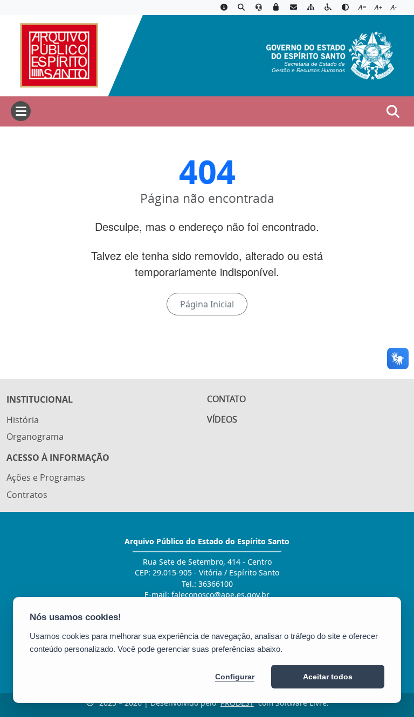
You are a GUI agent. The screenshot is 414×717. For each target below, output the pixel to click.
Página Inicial (207, 304)
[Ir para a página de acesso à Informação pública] (223, 7)
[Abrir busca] (393, 111)
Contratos (26, 495)
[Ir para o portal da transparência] (241, 7)
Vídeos (222, 419)
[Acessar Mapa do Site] (310, 7)
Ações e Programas (45, 477)
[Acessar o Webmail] (293, 7)
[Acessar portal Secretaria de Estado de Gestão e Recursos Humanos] (330, 54)
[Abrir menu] (21, 111)
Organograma (35, 436)
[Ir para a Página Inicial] (54, 54)
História (22, 420)
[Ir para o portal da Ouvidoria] (258, 7)
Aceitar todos (328, 676)
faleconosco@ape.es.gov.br (220, 594)
